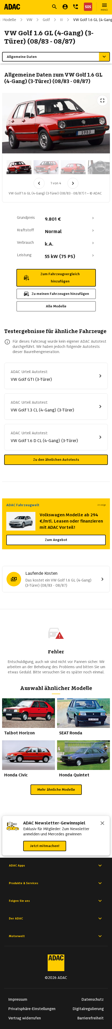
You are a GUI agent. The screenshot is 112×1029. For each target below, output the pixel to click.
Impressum (17, 999)
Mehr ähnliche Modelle (56, 789)
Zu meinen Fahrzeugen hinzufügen (60, 294)
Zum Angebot (56, 540)
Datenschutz (93, 999)
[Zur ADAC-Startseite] (12, 7)
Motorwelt (17, 936)
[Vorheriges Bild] (39, 183)
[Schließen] (102, 823)
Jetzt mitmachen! (44, 846)
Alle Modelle (56, 306)
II (61, 19)
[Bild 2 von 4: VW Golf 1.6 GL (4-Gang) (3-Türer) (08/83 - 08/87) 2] (46, 167)
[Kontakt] (75, 7)
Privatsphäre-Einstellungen (31, 1008)
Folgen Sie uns (19, 901)
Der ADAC (16, 918)
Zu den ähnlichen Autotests (56, 459)
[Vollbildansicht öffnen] (102, 100)
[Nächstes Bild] (72, 183)
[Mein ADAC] (65, 7)
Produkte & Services (23, 883)
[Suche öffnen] (54, 6)
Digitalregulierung (88, 1008)
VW (29, 19)
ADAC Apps (17, 865)
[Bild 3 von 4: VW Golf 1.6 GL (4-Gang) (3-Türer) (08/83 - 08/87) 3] (73, 167)
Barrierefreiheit (90, 1018)
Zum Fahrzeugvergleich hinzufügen (60, 277)
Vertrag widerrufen (24, 1018)
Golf (46, 19)
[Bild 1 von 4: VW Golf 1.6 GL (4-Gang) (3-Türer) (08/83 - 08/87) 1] (19, 167)
